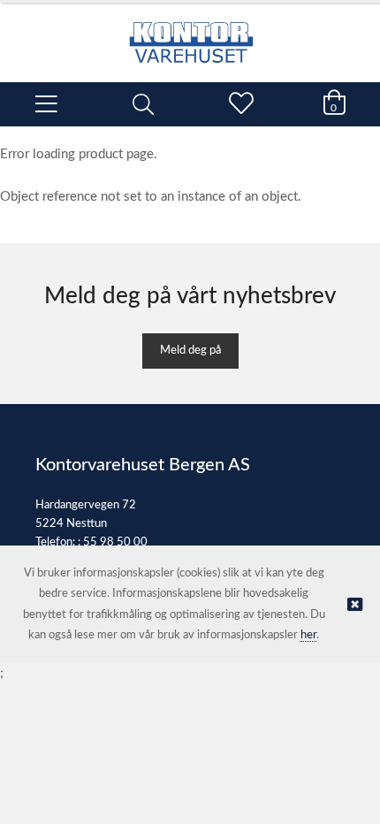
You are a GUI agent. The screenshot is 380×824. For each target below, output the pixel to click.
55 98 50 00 (115, 542)
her (308, 635)
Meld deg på (190, 350)
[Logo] (190, 34)
